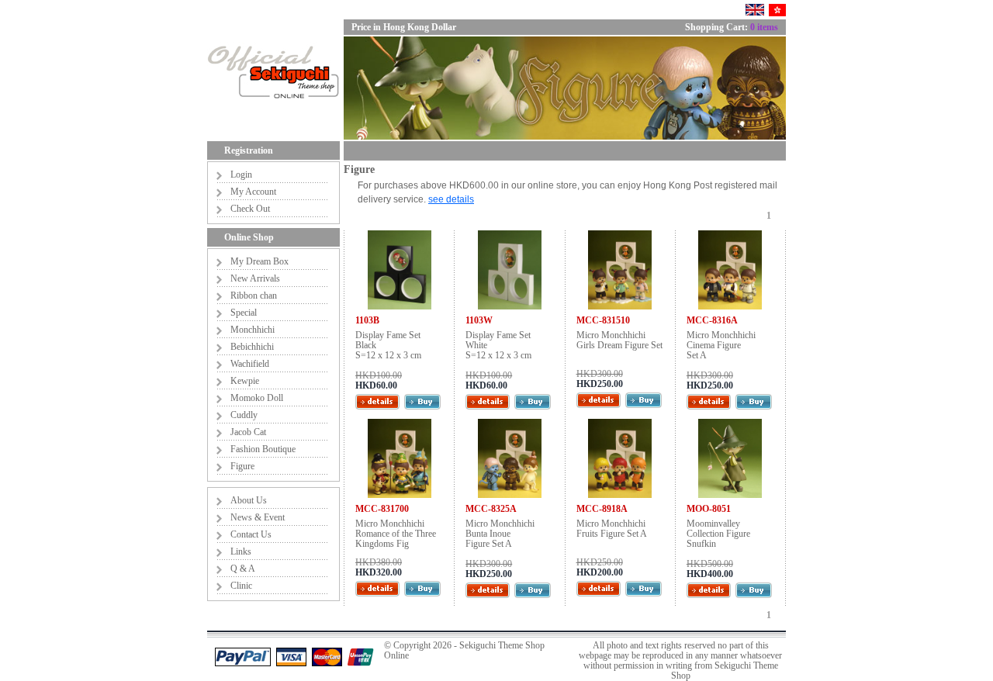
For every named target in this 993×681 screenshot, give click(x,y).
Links (240, 551)
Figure (242, 466)
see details (451, 199)
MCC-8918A (602, 508)
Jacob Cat (248, 432)
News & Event (257, 517)
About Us (248, 500)
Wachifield (249, 363)
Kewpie (244, 380)
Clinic (241, 585)
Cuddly (244, 415)
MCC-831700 (382, 508)
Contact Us (251, 534)
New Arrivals (255, 278)
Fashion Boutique (263, 449)
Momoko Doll (256, 397)
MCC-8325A (491, 508)
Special (243, 312)
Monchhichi (252, 329)
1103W (479, 320)
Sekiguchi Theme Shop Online (464, 650)
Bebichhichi (252, 346)
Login (241, 174)
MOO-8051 (709, 508)
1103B (367, 320)
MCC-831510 (603, 320)
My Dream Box (259, 261)
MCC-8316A (712, 320)
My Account (253, 191)
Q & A (242, 568)
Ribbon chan (253, 295)
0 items (764, 27)
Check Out (250, 208)
